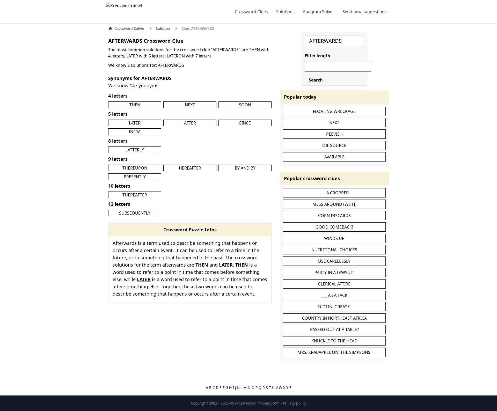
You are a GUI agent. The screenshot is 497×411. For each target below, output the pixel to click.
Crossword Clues (251, 11)
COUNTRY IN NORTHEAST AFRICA (334, 318)
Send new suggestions (364, 11)
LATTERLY (135, 150)
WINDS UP (334, 238)
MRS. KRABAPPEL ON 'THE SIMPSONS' (334, 352)
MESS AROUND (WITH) (334, 204)
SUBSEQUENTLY (134, 213)
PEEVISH (334, 134)
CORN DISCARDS (334, 215)
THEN (134, 105)
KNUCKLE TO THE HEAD (334, 341)
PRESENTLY (135, 177)
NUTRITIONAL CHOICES (334, 250)
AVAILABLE (334, 157)
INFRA (135, 132)
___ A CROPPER (334, 193)
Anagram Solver (318, 11)
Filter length (317, 55)
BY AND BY (245, 168)
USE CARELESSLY (334, 261)
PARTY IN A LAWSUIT (334, 272)
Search (316, 80)
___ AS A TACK (334, 295)
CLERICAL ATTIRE (334, 284)
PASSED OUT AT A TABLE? (334, 329)
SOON (245, 105)
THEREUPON (134, 168)
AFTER (190, 123)
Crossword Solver (129, 28)
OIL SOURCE (334, 145)
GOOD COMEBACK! (334, 227)
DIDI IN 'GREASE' (334, 307)
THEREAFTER (134, 195)
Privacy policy (294, 403)
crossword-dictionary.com (258, 403)
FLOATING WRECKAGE (334, 111)
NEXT (190, 105)
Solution (163, 28)
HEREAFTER (190, 168)
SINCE (245, 123)
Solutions (285, 11)
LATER (135, 123)
